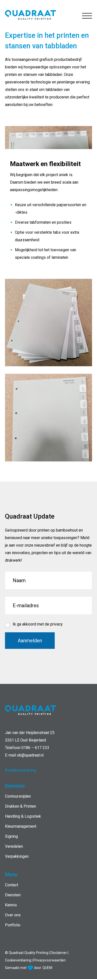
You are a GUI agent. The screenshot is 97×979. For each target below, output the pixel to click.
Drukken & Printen (20, 806)
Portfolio (12, 925)
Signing (11, 836)
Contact (11, 885)
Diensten (13, 895)
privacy (56, 624)
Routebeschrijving (20, 770)
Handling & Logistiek (23, 816)
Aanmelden (30, 641)
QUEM (47, 968)
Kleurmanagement (20, 826)
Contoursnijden (18, 796)
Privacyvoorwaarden (49, 960)
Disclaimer (59, 953)
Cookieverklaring (18, 960)
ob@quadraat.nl (30, 755)
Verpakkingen (17, 856)
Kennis (11, 905)
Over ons (13, 915)
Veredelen (14, 846)
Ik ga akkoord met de (38, 624)
